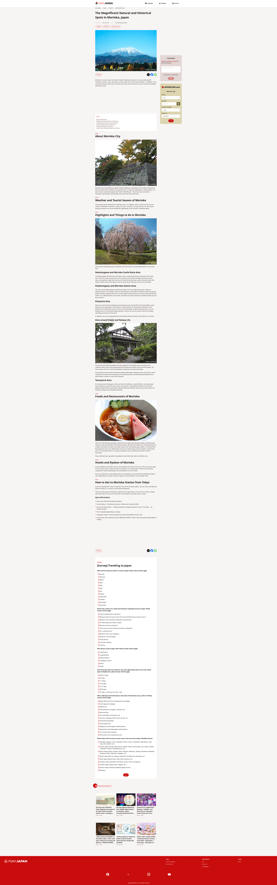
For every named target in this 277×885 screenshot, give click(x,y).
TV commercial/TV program (108, 732)
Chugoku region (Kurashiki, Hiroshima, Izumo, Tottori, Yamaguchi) (120, 762)
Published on (98, 23)
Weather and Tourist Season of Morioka (107, 121)
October (102, 600)
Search (171, 120)
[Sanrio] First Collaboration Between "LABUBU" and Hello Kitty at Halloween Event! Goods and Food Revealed (145, 810)
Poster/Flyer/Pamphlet (107, 721)
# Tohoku (106, 26)
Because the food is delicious (109, 625)
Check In (164, 101)
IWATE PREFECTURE (120, 8)
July (101, 591)
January (102, 574)
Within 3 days (104, 675)
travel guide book (105, 724)
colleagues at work (105, 661)
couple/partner (104, 655)
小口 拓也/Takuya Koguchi (121, 23)
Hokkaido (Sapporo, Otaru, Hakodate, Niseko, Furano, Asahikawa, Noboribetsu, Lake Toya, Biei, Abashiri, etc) (126, 743)
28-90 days (103, 689)
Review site (103, 707)
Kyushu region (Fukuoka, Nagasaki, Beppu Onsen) (115, 768)
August (102, 594)
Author (112, 23)
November (103, 602)
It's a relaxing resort (106, 631)
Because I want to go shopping (109, 634)
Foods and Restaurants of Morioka (105, 125)
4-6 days (102, 678)
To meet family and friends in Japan (110, 623)
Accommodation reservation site (110, 715)
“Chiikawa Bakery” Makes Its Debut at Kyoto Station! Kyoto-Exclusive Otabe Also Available (125, 840)
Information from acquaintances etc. (111, 735)
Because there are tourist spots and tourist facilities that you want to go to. (123, 617)
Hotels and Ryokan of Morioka (104, 126)
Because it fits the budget (108, 637)
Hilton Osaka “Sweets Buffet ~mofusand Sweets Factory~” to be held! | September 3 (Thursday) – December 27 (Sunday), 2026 (146, 840)
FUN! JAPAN (98, 8)
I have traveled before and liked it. (110, 614)
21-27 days (103, 687)
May (101, 585)
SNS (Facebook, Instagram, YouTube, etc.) (112, 710)
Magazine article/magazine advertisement (113, 727)
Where (163, 95)
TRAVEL (104, 8)
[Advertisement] (110, 103)
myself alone (104, 652)
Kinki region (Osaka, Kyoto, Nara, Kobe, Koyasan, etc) (116, 759)
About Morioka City (101, 119)
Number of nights (166, 107)
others (102, 666)
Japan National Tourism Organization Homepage (115, 701)
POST (171, 78)
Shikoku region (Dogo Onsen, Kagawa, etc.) (113, 765)
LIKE (100, 75)
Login (162, 61)
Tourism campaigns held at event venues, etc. (114, 718)
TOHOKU (110, 8)
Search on (164, 113)
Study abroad (104, 640)
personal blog (104, 712)
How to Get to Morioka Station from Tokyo (108, 128)
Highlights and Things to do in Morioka (107, 123)
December (103, 605)
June (101, 588)
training (102, 645)
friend (101, 664)
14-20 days (103, 684)
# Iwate (99, 26)
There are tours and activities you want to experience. (116, 628)
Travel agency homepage (107, 704)
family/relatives (104, 658)
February (102, 577)
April (101, 583)
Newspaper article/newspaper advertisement (113, 729)
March (102, 580)
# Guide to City (116, 26)
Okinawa (102, 770)
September (103, 597)
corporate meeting (105, 642)
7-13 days (103, 681)
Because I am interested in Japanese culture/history (116, 620)
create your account (171, 61)
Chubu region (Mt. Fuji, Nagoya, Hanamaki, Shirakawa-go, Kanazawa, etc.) (122, 756)
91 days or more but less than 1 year (111, 692)
